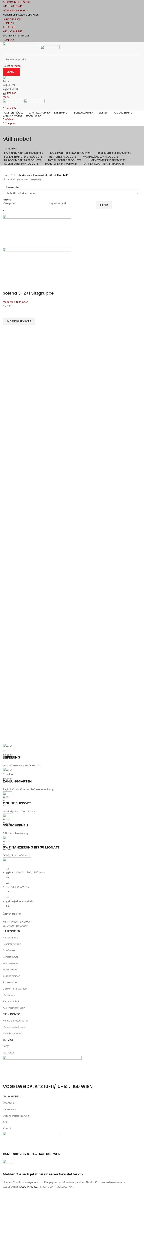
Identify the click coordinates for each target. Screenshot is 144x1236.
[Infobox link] (72, 596)
